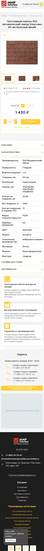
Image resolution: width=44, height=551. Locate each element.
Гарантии (22, 500)
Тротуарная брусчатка (22, 511)
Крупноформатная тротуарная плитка (22, 518)
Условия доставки (11, 262)
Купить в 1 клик (22, 127)
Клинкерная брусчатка (22, 514)
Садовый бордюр (22, 524)
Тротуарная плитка (22, 521)
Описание (6, 145)
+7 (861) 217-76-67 (30, 4)
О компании (22, 487)
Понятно (10, 540)
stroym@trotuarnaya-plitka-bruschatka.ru (20, 459)
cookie (8, 536)
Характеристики (10, 152)
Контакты (22, 490)
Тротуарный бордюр (22, 528)
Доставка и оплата (22, 494)
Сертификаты (8, 269)
